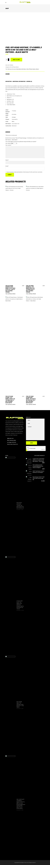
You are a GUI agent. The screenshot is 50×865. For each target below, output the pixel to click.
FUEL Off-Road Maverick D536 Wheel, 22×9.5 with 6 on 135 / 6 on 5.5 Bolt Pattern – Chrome (10, 289)
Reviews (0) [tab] (29, 81)
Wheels (13, 293)
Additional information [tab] (19, 81)
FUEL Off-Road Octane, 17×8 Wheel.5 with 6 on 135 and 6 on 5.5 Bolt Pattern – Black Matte (10, 399)
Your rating (8, 143)
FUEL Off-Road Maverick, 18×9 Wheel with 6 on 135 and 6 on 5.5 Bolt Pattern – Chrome (30, 289)
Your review (8, 145)
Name (7, 160)
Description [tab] (8, 81)
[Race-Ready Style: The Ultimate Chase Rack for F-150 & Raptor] (10, 705)
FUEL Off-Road (8, 293)
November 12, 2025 (20, 610)
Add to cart (16, 59)
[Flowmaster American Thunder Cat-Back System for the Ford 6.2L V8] (10, 506)
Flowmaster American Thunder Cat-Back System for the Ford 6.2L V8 (20, 505)
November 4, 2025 (20, 810)
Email (7, 166)
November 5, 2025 (20, 708)
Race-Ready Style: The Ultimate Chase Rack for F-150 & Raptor (20, 704)
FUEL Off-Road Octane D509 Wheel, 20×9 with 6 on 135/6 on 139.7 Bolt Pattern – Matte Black (31, 399)
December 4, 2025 (20, 509)
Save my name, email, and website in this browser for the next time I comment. (24, 172)
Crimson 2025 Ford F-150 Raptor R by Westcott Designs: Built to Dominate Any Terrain (20, 604)
